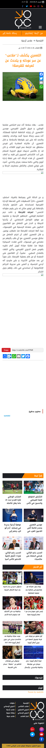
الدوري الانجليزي (23, 710)
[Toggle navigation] (40, 27)
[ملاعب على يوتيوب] (31, 6)
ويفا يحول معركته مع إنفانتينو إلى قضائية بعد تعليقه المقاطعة (33, 589)
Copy (6, 350)
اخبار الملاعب (24, 716)
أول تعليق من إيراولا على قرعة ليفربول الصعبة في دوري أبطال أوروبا (33, 639)
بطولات (12, 703)
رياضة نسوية (10, 713)
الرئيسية (39, 41)
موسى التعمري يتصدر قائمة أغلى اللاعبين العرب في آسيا (34, 528)
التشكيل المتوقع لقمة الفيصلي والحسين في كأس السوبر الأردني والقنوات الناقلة (34, 500)
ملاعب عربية (11, 716)
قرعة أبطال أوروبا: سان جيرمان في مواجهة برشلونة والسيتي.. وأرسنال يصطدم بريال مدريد (34, 664)
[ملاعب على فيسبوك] (23, 6)
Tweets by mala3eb (35, 692)
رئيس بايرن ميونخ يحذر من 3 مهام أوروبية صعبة (33, 613)
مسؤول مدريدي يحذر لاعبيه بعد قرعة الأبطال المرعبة (12, 588)
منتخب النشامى (23, 706)
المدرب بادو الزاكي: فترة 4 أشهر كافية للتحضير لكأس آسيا (13, 556)
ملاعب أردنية (26, 41)
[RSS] (42, 6)
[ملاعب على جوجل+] (34, 6)
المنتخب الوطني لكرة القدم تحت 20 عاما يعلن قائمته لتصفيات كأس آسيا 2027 (13, 500)
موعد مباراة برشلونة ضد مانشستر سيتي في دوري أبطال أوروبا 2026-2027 (12, 639)
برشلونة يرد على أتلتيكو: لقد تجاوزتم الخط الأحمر (12, 613)
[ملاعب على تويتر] (27, 6)
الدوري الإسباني (23, 713)
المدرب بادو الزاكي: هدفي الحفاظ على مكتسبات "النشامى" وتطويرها (34, 556)
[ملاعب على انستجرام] (38, 6)
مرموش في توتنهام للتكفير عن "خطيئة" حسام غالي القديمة (12, 664)
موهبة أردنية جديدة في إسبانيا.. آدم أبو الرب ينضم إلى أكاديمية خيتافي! (12, 528)
